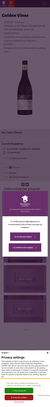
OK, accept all (20, 391)
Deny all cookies (19, 397)
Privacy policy (44, 395)
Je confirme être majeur (23, 247)
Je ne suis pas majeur (23, 236)
